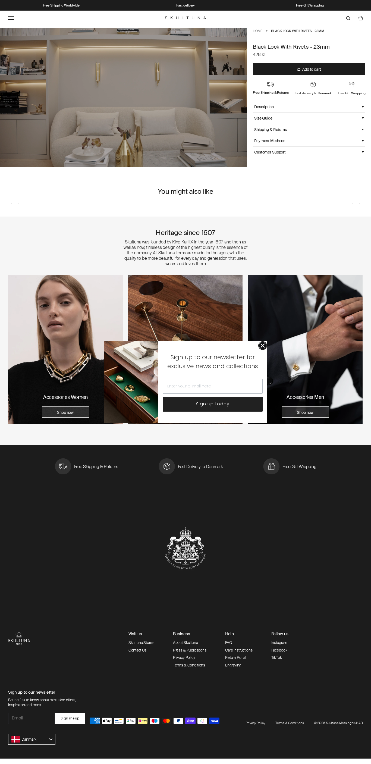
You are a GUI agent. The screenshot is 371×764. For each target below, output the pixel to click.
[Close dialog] (262, 345)
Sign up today (212, 404)
